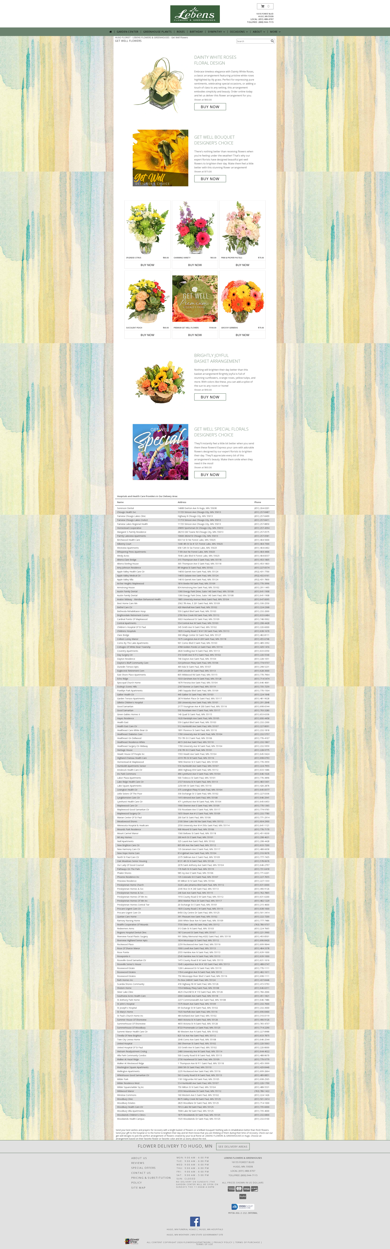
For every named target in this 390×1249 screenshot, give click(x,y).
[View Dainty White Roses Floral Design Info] (163, 82)
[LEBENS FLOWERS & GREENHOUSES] (195, 13)
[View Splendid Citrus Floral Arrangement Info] (147, 228)
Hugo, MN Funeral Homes (182, 1229)
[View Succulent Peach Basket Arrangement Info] (147, 298)
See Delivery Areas (233, 1146)
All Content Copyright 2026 (165, 1242)
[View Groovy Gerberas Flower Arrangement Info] (242, 298)
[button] (265, 6)
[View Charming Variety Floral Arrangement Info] (195, 228)
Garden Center (127, 31)
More (274, 31)
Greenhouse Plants (157, 31)
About (257, 31)
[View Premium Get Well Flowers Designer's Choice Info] (195, 298)
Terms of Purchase (247, 1242)
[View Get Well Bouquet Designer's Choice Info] (163, 157)
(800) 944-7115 (265, 22)
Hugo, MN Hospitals (211, 1229)
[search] (272, 41)
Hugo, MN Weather (178, 1234)
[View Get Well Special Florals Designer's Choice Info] (163, 451)
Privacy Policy (223, 1242)
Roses (181, 31)
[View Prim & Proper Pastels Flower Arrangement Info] (242, 228)
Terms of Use (204, 1244)
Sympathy (215, 31)
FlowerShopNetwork (197, 1242)
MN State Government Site (207, 1234)
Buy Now (210, 106)
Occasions (237, 31)
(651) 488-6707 (265, 19)
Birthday (196, 31)
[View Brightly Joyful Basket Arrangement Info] (163, 376)
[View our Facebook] (195, 1225)
